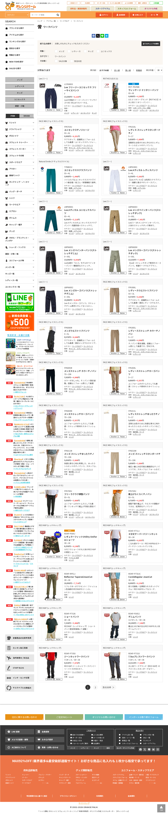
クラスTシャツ (150, 780)
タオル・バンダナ (81, 777)
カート (153, 15)
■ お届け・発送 (97, 740)
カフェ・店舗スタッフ (120, 780)
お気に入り (139, 15)
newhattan (19, 554)
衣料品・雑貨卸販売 (78, 8)
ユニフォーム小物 (16, 260)
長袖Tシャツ (14, 175)
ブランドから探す (16, 28)
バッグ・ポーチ (15, 191)
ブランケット (80, 780)
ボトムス (13, 217)
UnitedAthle (20, 382)
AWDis (17, 605)
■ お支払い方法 (76, 740)
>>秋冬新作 (17, 496)
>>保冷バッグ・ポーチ (21, 536)
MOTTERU (19, 526)
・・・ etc (43, 783)
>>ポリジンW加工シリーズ (23, 547)
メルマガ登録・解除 (20, 739)
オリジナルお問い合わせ (104, 717)
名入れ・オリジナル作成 (125, 748)
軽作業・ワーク (138, 432)
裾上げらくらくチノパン (140, 494)
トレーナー (25, 775)
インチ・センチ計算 (21, 677)
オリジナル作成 (151, 8)
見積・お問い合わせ (50, 747)
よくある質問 (129, 3)
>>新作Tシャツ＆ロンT (21, 582)
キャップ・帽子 (15, 224)
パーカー (25, 777)
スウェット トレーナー (18, 142)
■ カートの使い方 (97, 737)
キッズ (94, 113)
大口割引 (87, 3)
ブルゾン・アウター (44, 775)
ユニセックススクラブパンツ (78, 170)
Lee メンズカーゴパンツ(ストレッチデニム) (80, 292)
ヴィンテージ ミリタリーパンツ (143, 90)
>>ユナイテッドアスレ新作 (23, 455)
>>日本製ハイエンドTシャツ (23, 601)
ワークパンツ (88, 106)
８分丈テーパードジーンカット (143, 533)
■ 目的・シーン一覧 (127, 737)
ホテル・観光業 (134, 783)
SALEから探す (15, 68)
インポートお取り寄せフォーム (143, 717)
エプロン (13, 211)
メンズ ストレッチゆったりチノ (79, 453)
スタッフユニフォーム (127, 8)
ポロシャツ (13, 135)
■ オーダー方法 (76, 737)
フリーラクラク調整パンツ (77, 494)
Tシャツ (12, 122)
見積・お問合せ (142, 3)
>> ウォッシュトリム (20, 563)
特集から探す (14, 55)
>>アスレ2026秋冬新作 (21, 482)
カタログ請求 (47, 739)
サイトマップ (84, 803)
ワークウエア (64, 21)
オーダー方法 (101, 3)
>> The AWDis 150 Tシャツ (23, 614)
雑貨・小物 (19, 106)
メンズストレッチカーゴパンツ (79, 413)
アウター (13, 168)
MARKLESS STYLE (22, 424)
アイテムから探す (16, 34)
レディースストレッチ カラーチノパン (144, 332)
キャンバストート (65, 777)
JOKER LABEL (20, 487)
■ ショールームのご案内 (79, 743)
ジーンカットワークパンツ (76, 656)
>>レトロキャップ (20, 522)
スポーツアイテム (102, 8)
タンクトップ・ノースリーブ (17, 183)
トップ (39, 21)
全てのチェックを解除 (151, 43)
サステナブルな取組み (22, 687)
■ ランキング (146, 740)
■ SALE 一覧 (145, 737)
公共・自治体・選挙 (135, 780)
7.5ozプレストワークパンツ (141, 656)
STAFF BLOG (18, 667)
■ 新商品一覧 (124, 740)
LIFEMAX (18, 540)
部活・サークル (151, 777)
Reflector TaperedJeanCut (78, 576)
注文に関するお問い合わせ (24, 717)
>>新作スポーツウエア (21, 510)
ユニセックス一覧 (12, 286)
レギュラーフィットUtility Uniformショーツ (80, 538)
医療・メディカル (75, 188)
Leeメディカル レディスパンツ (143, 170)
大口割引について (19, 747)
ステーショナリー (81, 775)
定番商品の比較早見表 (22, 638)
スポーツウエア (15, 162)
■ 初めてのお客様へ (77, 735)
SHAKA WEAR (20, 570)
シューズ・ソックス (17, 247)
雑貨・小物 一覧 (12, 254)
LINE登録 (156, 3)
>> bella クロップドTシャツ (23, 628)
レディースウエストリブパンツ (143, 290)
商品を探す (140, 730)
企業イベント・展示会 (136, 775)
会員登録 (122, 15)
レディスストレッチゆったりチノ (144, 413)
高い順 (128, 70)
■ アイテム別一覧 (126, 735)
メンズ (66, 113)
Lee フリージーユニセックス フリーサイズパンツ (80, 89)
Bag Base (18, 459)
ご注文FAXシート (64, 717)
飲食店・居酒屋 (118, 783)
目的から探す (14, 48)
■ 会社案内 (95, 743)
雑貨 (108, 748)
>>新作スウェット (20, 392)
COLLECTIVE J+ (21, 586)
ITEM (12, 115)
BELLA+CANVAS (21, 619)
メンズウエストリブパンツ (77, 330)
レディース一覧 (11, 280)
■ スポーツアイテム (148, 743)
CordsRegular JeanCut (140, 576)
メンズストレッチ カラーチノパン (80, 370)
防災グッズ (95, 777)
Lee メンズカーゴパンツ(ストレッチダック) (144, 252)
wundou (18, 501)
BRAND (27, 115)
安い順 (117, 70)
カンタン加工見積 (115, 3)
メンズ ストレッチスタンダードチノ (144, 455)
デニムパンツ (134, 616)
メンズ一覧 (9, 267)
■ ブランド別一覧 (147, 735)
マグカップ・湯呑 (65, 783)
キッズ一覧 (9, 273)
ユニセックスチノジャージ (76, 129)
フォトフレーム (81, 783)
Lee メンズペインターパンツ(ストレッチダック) (144, 211)
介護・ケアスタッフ (152, 775)
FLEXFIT (18, 515)
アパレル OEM (74, 558)
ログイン (105, 15)
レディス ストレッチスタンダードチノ (144, 131)
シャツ (12, 198)
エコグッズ (95, 780)
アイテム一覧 (51, 21)
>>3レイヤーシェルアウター (23, 420)
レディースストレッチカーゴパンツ (144, 372)
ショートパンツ (71, 616)
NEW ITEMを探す (16, 61)
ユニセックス (85, 113)
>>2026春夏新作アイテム (22, 549)
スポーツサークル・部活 (141, 108)
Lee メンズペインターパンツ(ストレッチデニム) (80, 252)
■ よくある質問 (97, 735)
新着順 (139, 70)
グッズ (12, 231)
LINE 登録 (16, 731)
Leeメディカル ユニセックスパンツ (80, 211)
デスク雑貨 (95, 775)
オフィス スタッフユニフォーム (81, 148)
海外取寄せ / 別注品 (21, 657)
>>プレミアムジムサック (22, 468)
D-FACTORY (19, 396)
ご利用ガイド (74, 3)
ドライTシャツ (15, 129)
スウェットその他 (16, 155)
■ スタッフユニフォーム (129, 743)
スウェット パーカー (17, 149)
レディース (74, 113)
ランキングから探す (17, 41)
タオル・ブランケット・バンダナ (17, 239)
